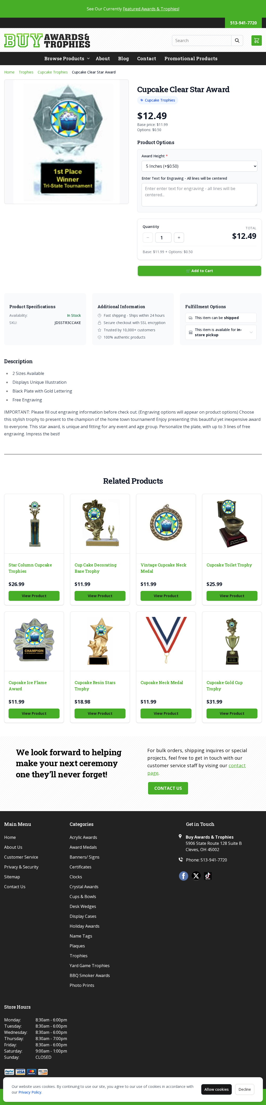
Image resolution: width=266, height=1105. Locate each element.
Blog (123, 58)
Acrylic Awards (83, 837)
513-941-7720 (243, 23)
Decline (244, 1089)
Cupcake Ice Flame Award (27, 685)
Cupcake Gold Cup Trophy (225, 685)
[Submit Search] (237, 40)
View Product (34, 595)
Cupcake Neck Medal (162, 682)
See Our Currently (133, 9)
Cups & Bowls (83, 896)
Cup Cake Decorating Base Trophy (95, 568)
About (103, 58)
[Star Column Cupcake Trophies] (34, 523)
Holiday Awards (84, 926)
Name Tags (81, 936)
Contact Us (168, 788)
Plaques (77, 946)
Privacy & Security (21, 867)
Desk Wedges (83, 906)
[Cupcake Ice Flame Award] (34, 641)
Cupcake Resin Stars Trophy (95, 685)
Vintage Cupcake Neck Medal (164, 568)
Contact (146, 58)
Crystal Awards (84, 887)
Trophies (26, 72)
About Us (13, 847)
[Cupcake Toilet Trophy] (232, 523)
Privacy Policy (29, 1092)
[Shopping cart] (256, 40)
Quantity (151, 226)
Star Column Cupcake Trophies (30, 568)
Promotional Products (190, 58)
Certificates (80, 867)
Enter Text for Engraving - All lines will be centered (184, 178)
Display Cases (83, 916)
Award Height (155, 155)
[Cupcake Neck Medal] (166, 641)
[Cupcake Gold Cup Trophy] (232, 641)
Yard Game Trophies (90, 965)
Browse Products (64, 58)
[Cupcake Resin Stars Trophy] (100, 641)
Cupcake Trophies (53, 72)
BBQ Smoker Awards (90, 975)
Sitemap (12, 877)
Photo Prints (82, 985)
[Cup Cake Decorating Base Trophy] (100, 523)
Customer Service (21, 857)
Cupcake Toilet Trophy (229, 565)
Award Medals (83, 847)
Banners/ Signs (84, 857)
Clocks (76, 877)
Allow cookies (216, 1089)
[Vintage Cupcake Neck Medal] (166, 523)
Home (9, 72)
